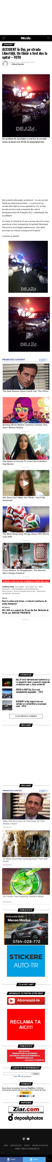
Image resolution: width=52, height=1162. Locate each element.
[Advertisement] (26, 17)
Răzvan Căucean (18, 64)
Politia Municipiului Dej (25, 591)
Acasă (6, 1145)
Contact (27, 1145)
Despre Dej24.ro (15, 1145)
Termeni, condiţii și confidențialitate (27, 1148)
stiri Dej (16, 594)
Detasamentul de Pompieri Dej (26, 589)
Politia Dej (7, 591)
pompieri (7, 594)
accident (20, 587)
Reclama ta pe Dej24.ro (40, 1145)
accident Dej (31, 587)
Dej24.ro (6, 589)
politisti (41, 591)
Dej (41, 587)
